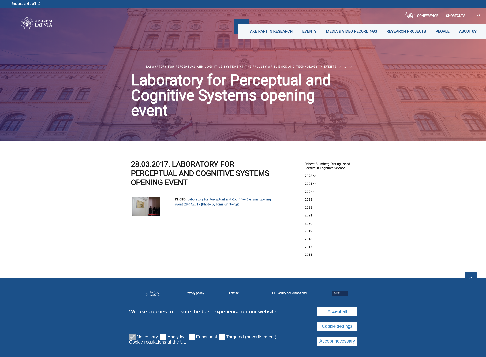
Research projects (406, 31)
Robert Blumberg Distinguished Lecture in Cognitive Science (327, 166)
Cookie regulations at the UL (157, 342)
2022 (308, 207)
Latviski (234, 293)
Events (309, 31)
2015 (308, 254)
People (443, 31)
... (345, 66)
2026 (308, 175)
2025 (308, 183)
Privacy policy (194, 293)
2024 (308, 191)
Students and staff (23, 4)
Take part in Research (270, 31)
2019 (308, 231)
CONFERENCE (427, 16)
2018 (308, 239)
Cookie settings (337, 326)
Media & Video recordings (351, 31)
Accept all (337, 311)
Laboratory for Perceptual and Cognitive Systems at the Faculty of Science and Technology (232, 66)
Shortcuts (455, 16)
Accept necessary (337, 341)
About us (468, 31)
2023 (308, 199)
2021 (308, 215)
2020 (308, 223)
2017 (308, 247)
